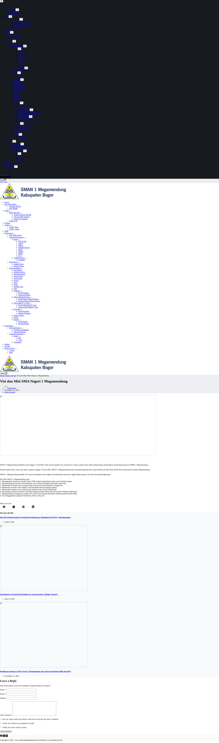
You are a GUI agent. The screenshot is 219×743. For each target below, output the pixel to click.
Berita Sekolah (10, 392)
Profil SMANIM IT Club (27, 305)
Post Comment (6, 731)
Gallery (7, 225)
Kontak (7, 346)
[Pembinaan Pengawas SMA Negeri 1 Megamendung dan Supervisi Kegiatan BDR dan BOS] (44, 667)
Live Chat (3, 182)
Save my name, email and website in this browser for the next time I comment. (30, 719)
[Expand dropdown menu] (10, 211)
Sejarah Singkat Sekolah (22, 215)
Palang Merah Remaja (22, 297)
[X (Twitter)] (14, 507)
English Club (18, 287)
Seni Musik (18, 270)
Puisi (11, 352)
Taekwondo (18, 278)
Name (3, 690)
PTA (20, 256)
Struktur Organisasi (21, 219)
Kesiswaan (8, 233)
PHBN (20, 252)
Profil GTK (13, 221)
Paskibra (17, 291)
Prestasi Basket (23, 324)
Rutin (16, 239)
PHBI (20, 250)
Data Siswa (13, 262)
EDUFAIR (22, 241)
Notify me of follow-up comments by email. (18, 723)
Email (3, 694)
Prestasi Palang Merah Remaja (29, 301)
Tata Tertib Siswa (15, 235)
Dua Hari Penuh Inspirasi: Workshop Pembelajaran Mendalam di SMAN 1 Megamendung (35, 517)
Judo (15, 283)
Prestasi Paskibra (24, 295)
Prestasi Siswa (19, 266)
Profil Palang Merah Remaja (28, 299)
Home (7, 202)
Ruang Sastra (9, 348)
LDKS (20, 244)
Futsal (16, 318)
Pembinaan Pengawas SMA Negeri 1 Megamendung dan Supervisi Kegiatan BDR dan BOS (35, 671)
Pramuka (17, 309)
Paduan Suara (19, 315)
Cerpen (11, 350)
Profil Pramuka (23, 311)
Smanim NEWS (15, 207)
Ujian (20, 340)
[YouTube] (6, 736)
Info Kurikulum (14, 328)
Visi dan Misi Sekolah (22, 217)
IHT (19, 338)
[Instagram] (4, 736)
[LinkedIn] (33, 507)
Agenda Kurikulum (16, 334)
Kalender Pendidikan (21, 330)
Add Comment (6, 715)
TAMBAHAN (19, 258)
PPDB (20, 254)
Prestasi (7, 223)
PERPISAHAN (24, 248)
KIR (15, 289)
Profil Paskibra (23, 293)
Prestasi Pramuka (24, 313)
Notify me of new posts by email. (15, 727)
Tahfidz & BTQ (19, 272)
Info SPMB (13, 209)
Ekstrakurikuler (14, 268)
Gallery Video (14, 229)
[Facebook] (4, 507)
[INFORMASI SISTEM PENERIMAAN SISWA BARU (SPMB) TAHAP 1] (44, 590)
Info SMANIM (10, 204)
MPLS (20, 246)
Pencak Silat (18, 276)
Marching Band (19, 274)
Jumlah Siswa (19, 264)
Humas (7, 344)
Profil (7, 211)
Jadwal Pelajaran (20, 332)
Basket (16, 320)
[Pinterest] (23, 507)
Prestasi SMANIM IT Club (28, 307)
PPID (7, 231)
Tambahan (17, 342)
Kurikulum (8, 326)
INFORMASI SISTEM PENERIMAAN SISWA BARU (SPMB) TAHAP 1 (29, 594)
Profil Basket (23, 322)
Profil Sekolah (14, 213)
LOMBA (21, 260)
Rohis (16, 285)
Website (3, 698)
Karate (16, 281)
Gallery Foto (13, 227)
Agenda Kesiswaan (16, 237)
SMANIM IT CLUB (21, 303)
